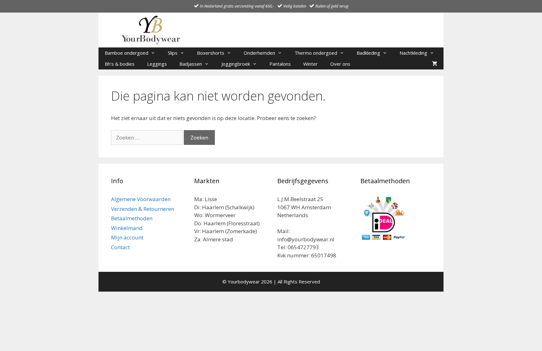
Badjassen (190, 64)
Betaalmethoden (131, 218)
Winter (310, 64)
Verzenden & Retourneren (142, 208)
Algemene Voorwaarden (141, 199)
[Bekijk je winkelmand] (435, 63)
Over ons (340, 64)
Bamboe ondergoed (126, 53)
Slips (173, 53)
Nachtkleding (413, 53)
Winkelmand (127, 228)
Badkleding (368, 53)
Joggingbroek (235, 64)
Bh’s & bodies (120, 64)
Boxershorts (210, 53)
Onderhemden (259, 53)
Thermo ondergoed (316, 53)
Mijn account (127, 237)
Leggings (157, 64)
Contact (120, 247)
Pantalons (280, 64)
